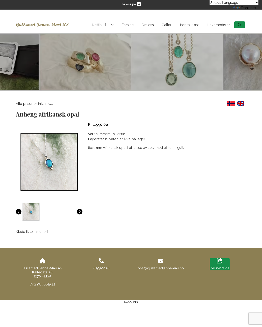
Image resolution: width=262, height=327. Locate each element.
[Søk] (239, 24)
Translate (248, 8)
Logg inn (131, 301)
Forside (128, 25)
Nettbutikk (103, 26)
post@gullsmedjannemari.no (161, 268)
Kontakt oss (189, 25)
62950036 (101, 268)
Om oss (148, 25)
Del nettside (220, 268)
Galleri (167, 25)
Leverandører (218, 25)
